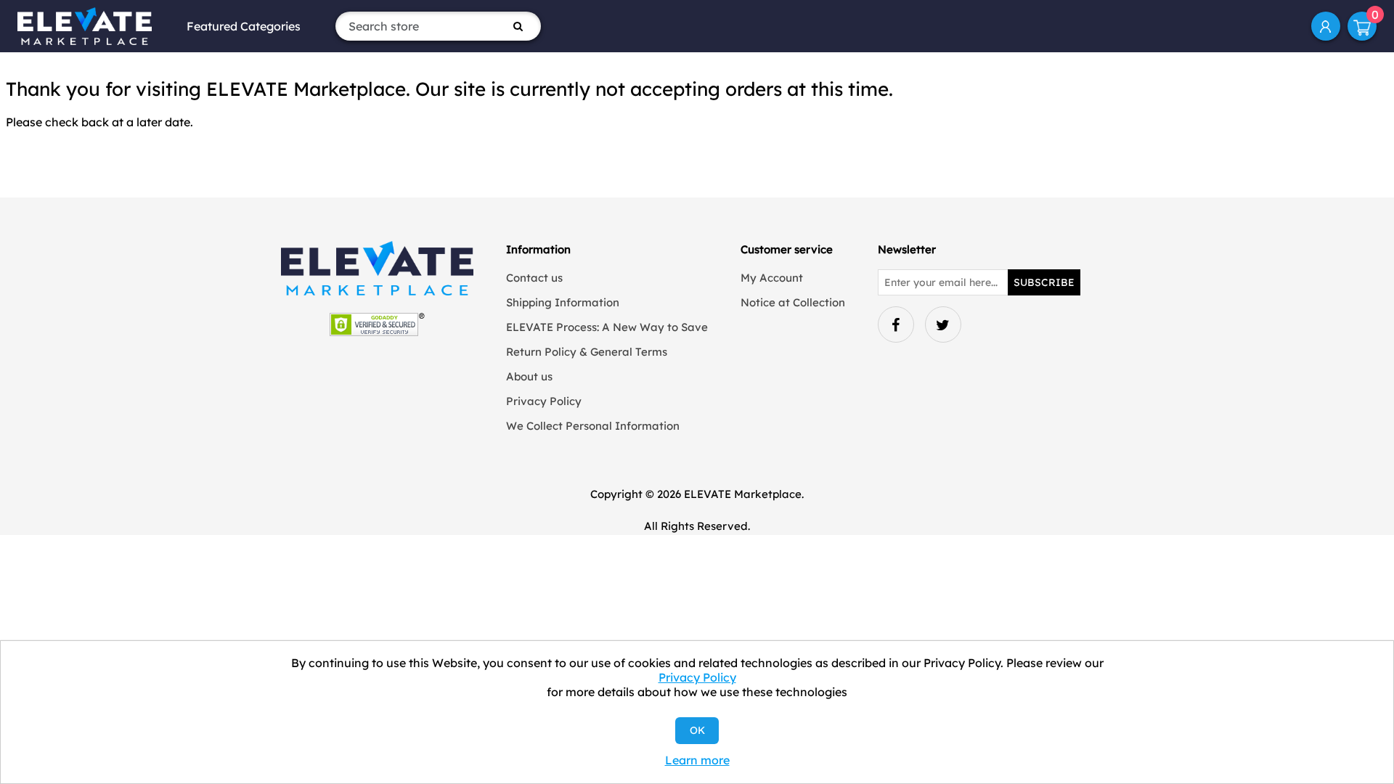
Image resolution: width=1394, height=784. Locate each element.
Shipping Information (562, 302)
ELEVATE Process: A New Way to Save (607, 327)
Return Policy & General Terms (586, 352)
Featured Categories (244, 26)
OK (697, 730)
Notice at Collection (793, 302)
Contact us (534, 278)
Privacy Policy (544, 401)
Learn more (697, 760)
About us (529, 376)
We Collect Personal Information (593, 426)
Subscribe (1044, 282)
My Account (1325, 26)
